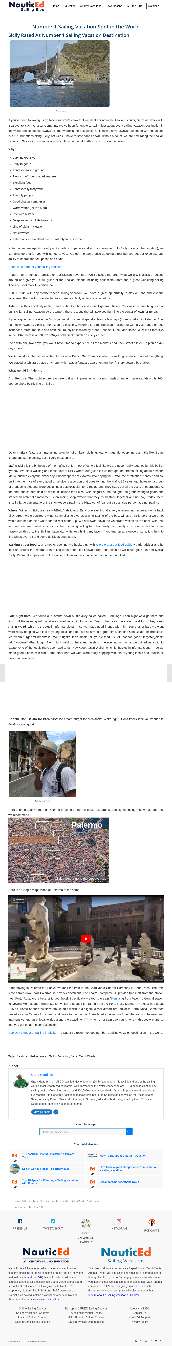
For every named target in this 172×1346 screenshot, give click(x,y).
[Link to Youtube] (156, 1340)
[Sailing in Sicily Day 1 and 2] (169, 673)
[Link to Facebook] (140, 1340)
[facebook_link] (20, 1221)
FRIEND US (20, 1228)
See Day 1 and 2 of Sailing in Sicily (31, 1032)
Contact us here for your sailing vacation (35, 267)
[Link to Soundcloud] (151, 1340)
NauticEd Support (139, 1317)
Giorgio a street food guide (114, 544)
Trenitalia (117, 998)
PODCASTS (151, 1230)
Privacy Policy (139, 1321)
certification (29, 1286)
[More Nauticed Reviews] (2, 673)
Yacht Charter (87, 1056)
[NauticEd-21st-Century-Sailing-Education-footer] (46, 1255)
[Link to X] (135, 1340)
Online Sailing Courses (33, 1308)
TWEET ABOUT (53, 1228)
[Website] (55, 1112)
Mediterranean (38, 1056)
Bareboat (22, 1056)
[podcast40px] (151, 1222)
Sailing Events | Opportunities (86, 1321)
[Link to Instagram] (145, 1340)
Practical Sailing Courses (33, 1317)
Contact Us (139, 1312)
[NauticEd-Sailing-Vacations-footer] (126, 1255)
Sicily (74, 1056)
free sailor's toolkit (32, 1281)
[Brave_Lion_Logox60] (86, 1224)
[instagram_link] (119, 1221)
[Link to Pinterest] (161, 1340)
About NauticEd (139, 1308)
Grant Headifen (42, 1074)
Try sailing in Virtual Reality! (86, 1312)
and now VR (34, 1277)
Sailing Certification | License (32, 1321)
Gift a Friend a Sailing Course (86, 1317)
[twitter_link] (53, 1221)
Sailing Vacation (59, 1056)
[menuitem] (55, 6)
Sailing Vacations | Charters (32, 1312)
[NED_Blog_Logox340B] (27, 6)
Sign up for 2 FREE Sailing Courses (86, 1308)
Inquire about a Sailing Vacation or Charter (113, 1295)
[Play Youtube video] (86, 939)
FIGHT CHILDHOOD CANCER (86, 1238)
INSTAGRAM (119, 1228)
